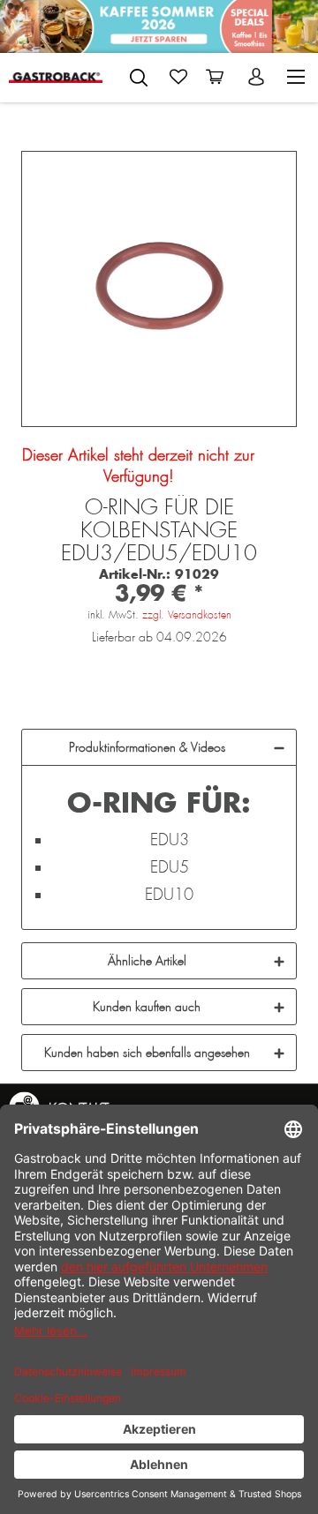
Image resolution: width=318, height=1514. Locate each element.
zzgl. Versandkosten (186, 615)
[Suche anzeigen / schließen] (138, 77)
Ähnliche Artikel (147, 961)
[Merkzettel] (178, 76)
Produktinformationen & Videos (147, 747)
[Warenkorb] (218, 76)
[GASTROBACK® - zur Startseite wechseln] (55, 77)
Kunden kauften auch (147, 1007)
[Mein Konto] (258, 76)
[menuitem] (138, 74)
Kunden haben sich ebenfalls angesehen (147, 1053)
